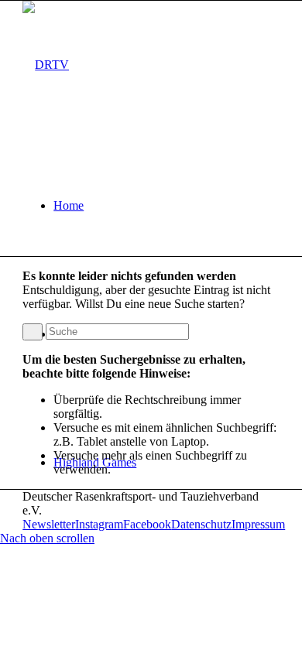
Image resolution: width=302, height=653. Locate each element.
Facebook (147, 524)
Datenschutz (201, 524)
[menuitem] (166, 206)
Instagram (99, 524)
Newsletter (48, 524)
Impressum (258, 524)
